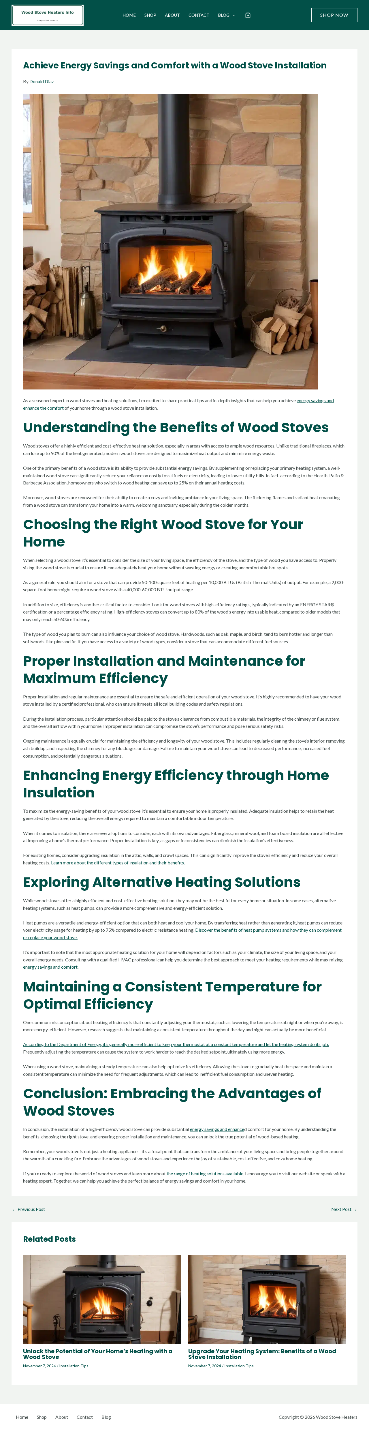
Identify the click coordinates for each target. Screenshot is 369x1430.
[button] (232, 15)
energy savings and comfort (50, 967)
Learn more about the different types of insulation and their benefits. (118, 862)
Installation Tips (74, 1365)
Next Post (344, 1209)
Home (129, 15)
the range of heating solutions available (205, 1173)
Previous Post (28, 1209)
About (172, 15)
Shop (150, 15)
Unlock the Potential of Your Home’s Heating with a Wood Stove (97, 1354)
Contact (199, 15)
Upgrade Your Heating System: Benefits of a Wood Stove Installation (262, 1354)
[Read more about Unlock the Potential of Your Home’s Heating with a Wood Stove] (102, 1298)
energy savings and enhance (217, 1129)
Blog (223, 15)
